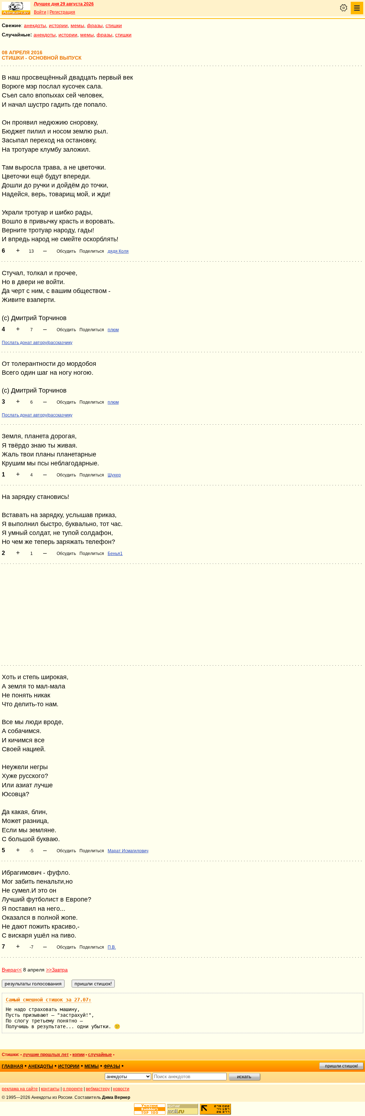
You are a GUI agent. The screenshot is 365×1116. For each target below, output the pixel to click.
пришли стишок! (341, 1066)
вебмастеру (98, 1088)
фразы (95, 25)
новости (121, 1088)
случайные (100, 1054)
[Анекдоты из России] (16, 8)
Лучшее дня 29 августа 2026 (64, 3)
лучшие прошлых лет (46, 1054)
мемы (77, 25)
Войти (40, 12)
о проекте (73, 1088)
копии (78, 1054)
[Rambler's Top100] (149, 1109)
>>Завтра (57, 970)
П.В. (112, 947)
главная (12, 1066)
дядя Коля (118, 251)
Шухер (114, 475)
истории (58, 25)
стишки (114, 25)
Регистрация (62, 12)
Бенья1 (115, 553)
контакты (50, 1088)
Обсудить (66, 251)
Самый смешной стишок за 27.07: (48, 1000)
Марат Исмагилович (128, 850)
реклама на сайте (20, 1088)
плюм (113, 329)
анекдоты (35, 25)
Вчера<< (12, 970)
